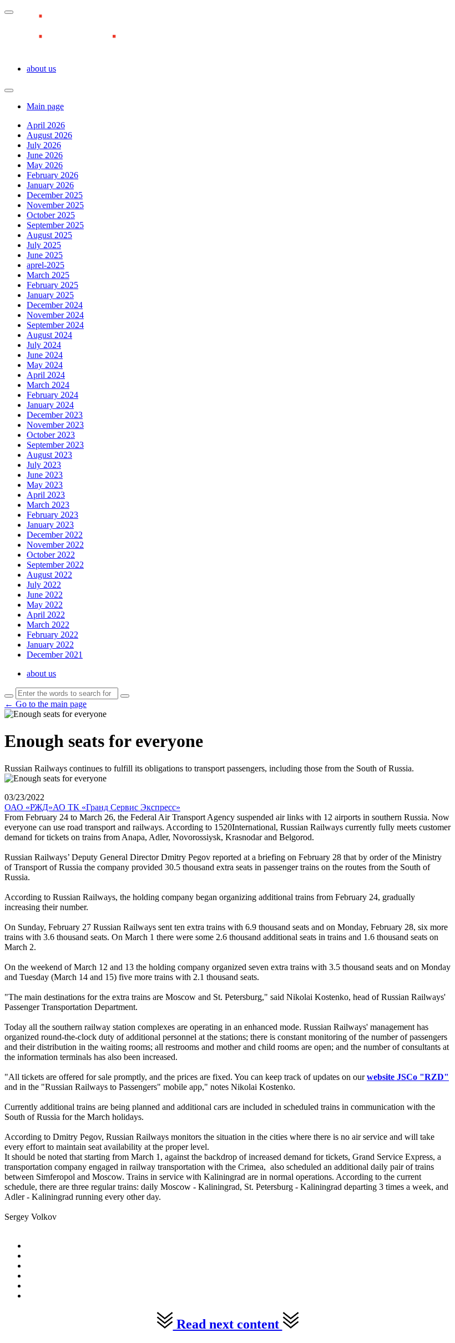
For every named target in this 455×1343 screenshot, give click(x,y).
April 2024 (46, 375)
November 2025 (55, 205)
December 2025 (55, 195)
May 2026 (45, 165)
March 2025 (48, 275)
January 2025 (50, 295)
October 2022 (51, 554)
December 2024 (55, 305)
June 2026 (45, 155)
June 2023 (45, 474)
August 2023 (49, 455)
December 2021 (55, 654)
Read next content (227, 1324)
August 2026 (49, 135)
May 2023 (45, 484)
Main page (45, 106)
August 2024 (49, 335)
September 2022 (55, 564)
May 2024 (45, 365)
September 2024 (55, 325)
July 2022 (44, 584)
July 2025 (44, 245)
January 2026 (50, 185)
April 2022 (46, 614)
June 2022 (45, 594)
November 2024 (55, 315)
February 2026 (52, 175)
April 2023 (46, 494)
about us (41, 68)
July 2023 (44, 464)
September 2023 (55, 445)
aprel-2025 (45, 265)
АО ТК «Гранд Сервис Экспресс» (116, 807)
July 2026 (44, 145)
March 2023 (48, 504)
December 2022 (55, 534)
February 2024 (52, 395)
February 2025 (52, 285)
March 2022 (48, 624)
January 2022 (50, 644)
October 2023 (51, 435)
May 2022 (45, 604)
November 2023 (55, 425)
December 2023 (55, 415)
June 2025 (45, 255)
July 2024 (44, 345)
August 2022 (49, 574)
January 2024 (50, 405)
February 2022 (52, 634)
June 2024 (45, 355)
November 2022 (55, 544)
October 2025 (51, 215)
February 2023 (52, 514)
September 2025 (55, 225)
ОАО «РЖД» (28, 807)
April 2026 (46, 125)
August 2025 (49, 235)
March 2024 (48, 385)
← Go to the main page (45, 704)
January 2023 (50, 524)
